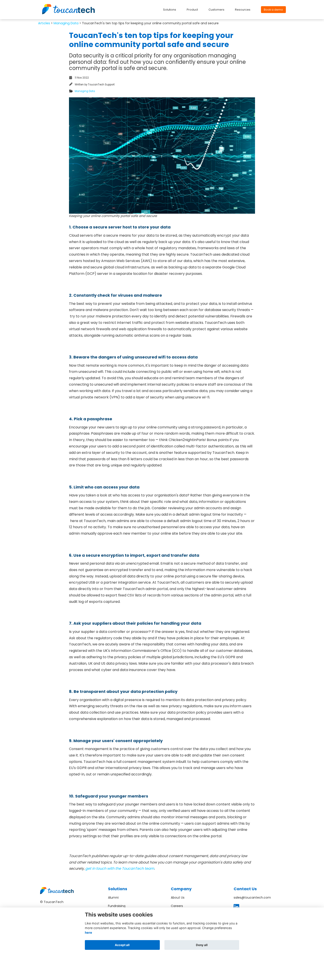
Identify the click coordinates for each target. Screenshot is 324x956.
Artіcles (44, 23)
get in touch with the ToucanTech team (119, 868)
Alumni (113, 897)
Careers (177, 906)
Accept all (122, 945)
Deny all (202, 945)
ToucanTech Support (101, 84)
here (88, 933)
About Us (177, 897)
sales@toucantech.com (252, 897)
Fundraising (116, 906)
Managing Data (66, 23)
